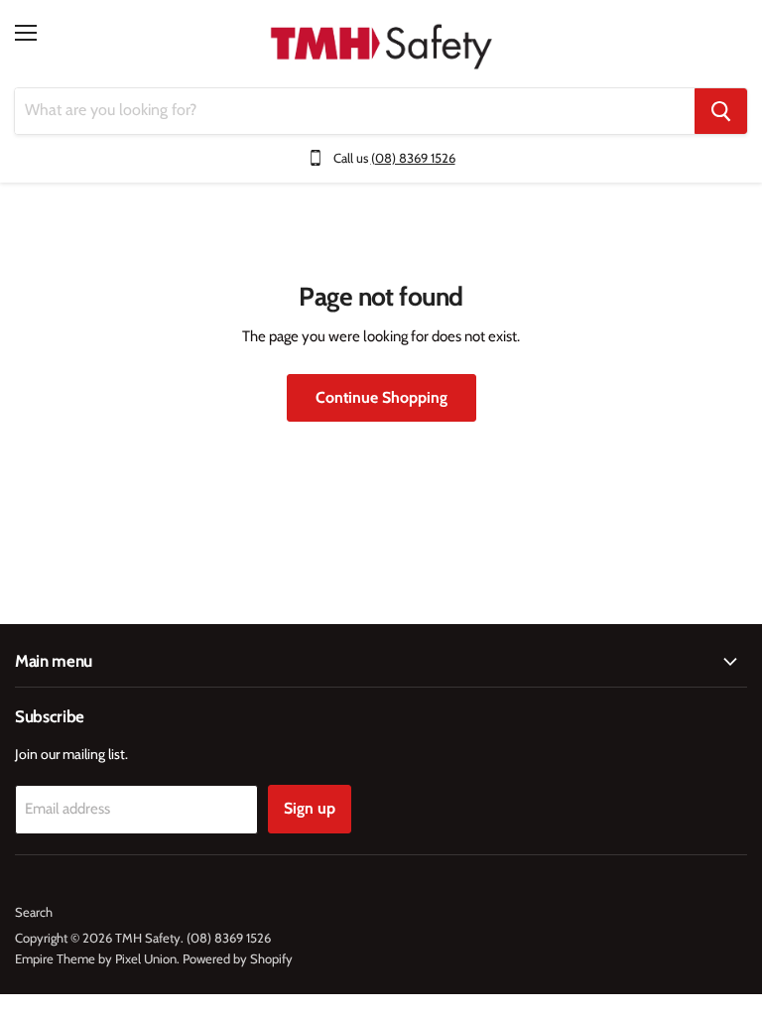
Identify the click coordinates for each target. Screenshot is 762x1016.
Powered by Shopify (238, 958)
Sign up (309, 808)
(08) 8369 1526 (413, 158)
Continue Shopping (381, 397)
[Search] (721, 111)
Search (34, 912)
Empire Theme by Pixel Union (96, 958)
